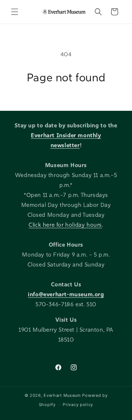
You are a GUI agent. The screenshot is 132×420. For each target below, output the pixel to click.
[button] (15, 12)
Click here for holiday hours (65, 225)
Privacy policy (78, 404)
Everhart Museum (62, 395)
